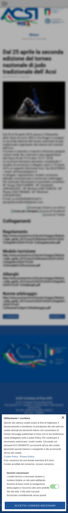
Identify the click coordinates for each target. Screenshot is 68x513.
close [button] (63, 417)
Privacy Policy (27, 456)
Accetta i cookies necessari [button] (35, 505)
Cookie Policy (11, 456)
